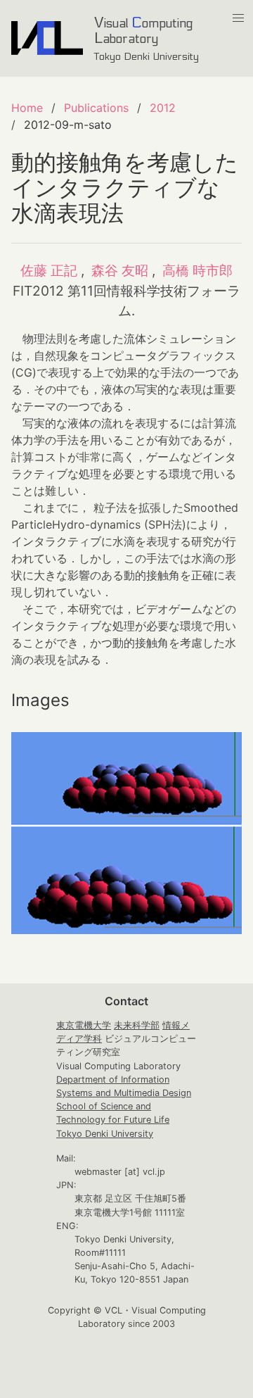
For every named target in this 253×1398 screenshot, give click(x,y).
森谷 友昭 (119, 270)
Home (27, 108)
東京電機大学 (83, 1025)
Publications (96, 108)
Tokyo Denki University (104, 1133)
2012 (163, 108)
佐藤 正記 (48, 270)
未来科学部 (137, 1025)
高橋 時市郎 (197, 270)
